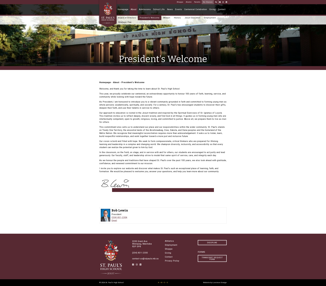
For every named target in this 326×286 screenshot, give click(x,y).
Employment (210, 18)
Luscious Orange (220, 282)
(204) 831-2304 (119, 217)
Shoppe (180, 2)
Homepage (123, 9)
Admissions (145, 9)
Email (114, 220)
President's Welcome (149, 18)
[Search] (216, 2)
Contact (222, 9)
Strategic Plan (125, 22)
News (170, 9)
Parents (197, 2)
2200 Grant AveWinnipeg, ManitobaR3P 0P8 (142, 244)
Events (178, 9)
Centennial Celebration (195, 9)
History (177, 18)
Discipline (212, 243)
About (134, 9)
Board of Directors (127, 18)
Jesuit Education (192, 18)
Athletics (169, 241)
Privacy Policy (172, 261)
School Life (159, 9)
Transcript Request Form (212, 258)
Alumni (189, 2)
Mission (166, 18)
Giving (212, 9)
